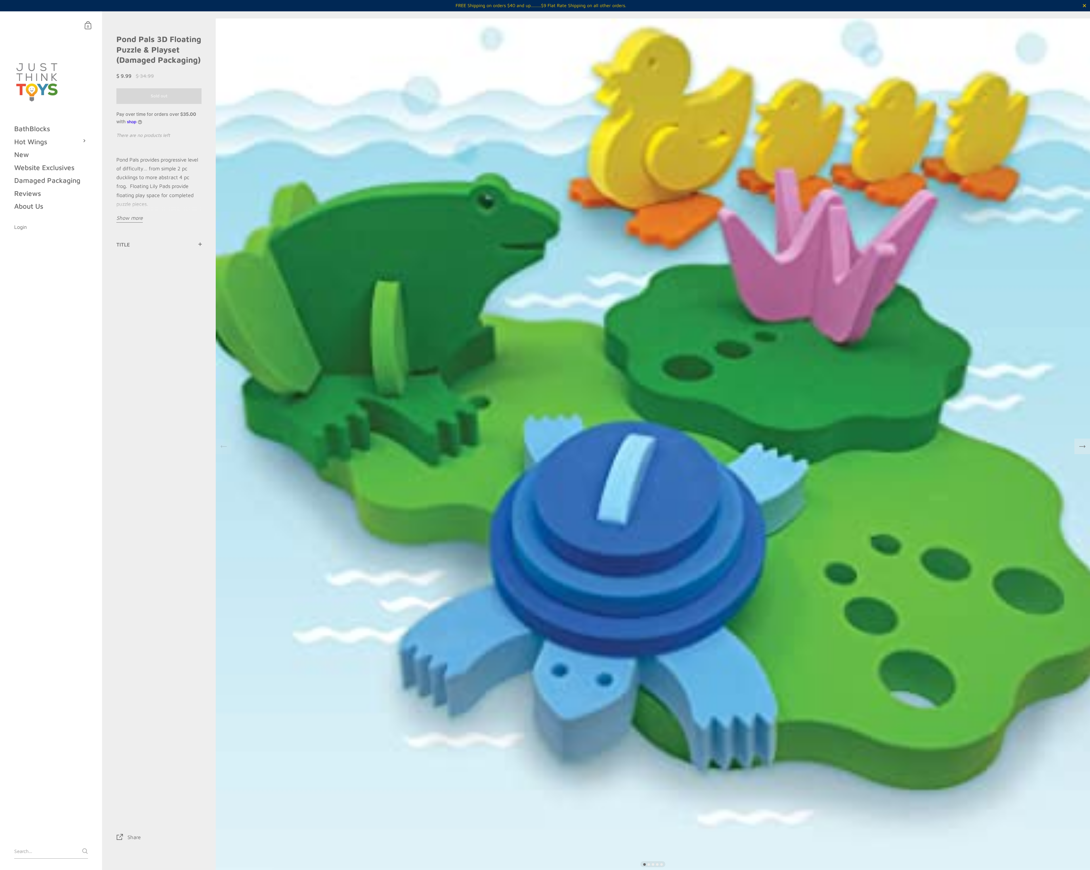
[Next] (1082, 446)
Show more (129, 218)
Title (123, 244)
